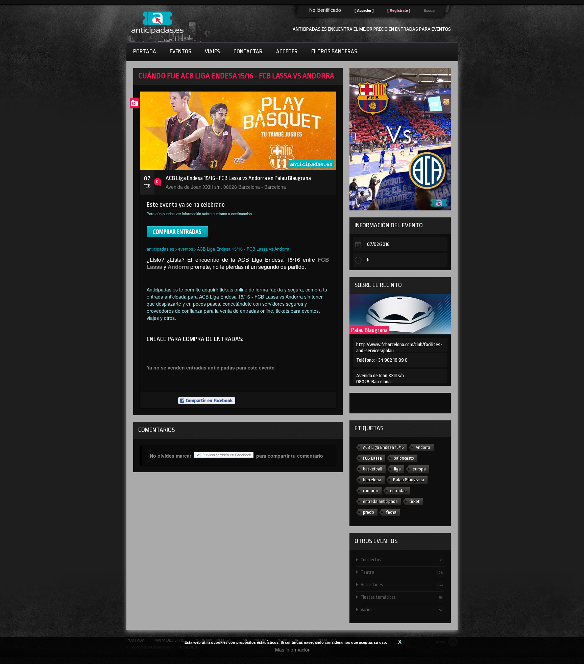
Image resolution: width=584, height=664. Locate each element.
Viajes (212, 51)
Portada (144, 51)
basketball (372, 468)
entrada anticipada (380, 501)
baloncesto (404, 458)
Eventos (180, 51)
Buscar (430, 10)
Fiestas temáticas (402, 597)
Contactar (248, 51)
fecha (391, 512)
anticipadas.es (160, 249)
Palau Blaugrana (369, 330)
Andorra (423, 447)
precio (368, 512)
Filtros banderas (334, 51)
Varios (402, 609)
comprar (370, 490)
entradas (398, 490)
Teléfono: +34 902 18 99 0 (382, 360)
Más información (293, 649)
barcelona (372, 479)
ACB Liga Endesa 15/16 (383, 447)
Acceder (287, 51)
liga (397, 468)
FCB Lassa (372, 458)
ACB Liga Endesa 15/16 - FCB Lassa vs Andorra (243, 249)
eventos (185, 249)
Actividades (402, 584)
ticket (414, 501)
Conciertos (402, 559)
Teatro (402, 572)
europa (419, 468)
